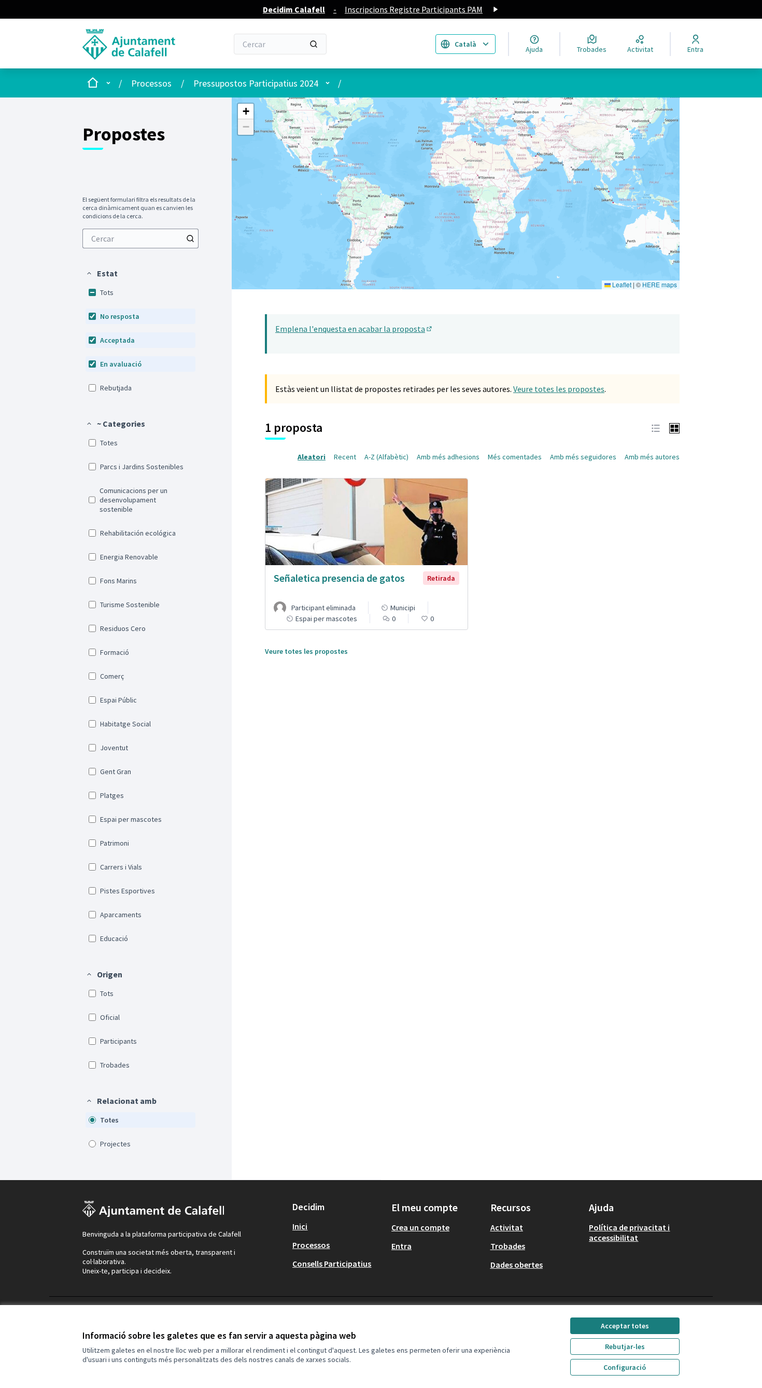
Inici (299, 1226)
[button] (101, 273)
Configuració (624, 1367)
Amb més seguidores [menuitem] (583, 456)
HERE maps (659, 284)
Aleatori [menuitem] (312, 456)
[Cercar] (313, 44)
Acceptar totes (625, 1325)
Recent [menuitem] (345, 456)
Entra (401, 1246)
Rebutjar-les (625, 1346)
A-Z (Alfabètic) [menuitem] (386, 456)
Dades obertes (516, 1264)
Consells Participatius (331, 1263)
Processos (151, 83)
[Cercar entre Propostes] (190, 238)
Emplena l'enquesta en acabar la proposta (354, 329)
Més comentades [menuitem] (515, 456)
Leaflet (621, 284)
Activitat (506, 1227)
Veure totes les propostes (558, 389)
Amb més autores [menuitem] (652, 456)
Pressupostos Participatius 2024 (255, 83)
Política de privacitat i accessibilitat (629, 1232)
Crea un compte (420, 1227)
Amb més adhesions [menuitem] (448, 456)
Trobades (507, 1246)
